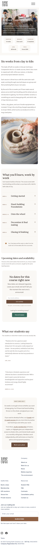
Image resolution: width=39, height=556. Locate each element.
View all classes (19, 315)
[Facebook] (6, 533)
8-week (29, 418)
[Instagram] (2, 533)
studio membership (20, 427)
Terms (3, 538)
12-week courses (10, 420)
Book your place (19, 445)
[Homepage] (5, 4)
